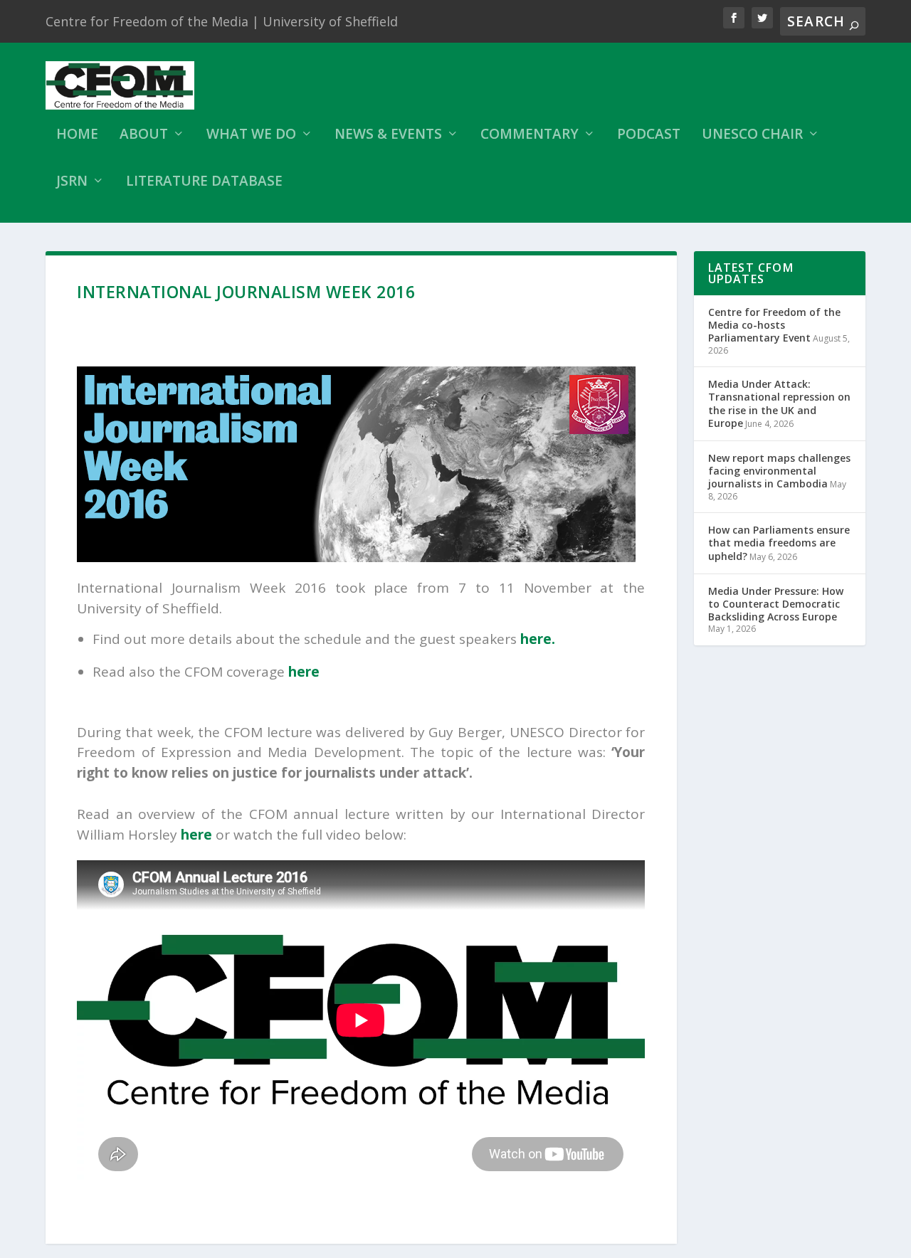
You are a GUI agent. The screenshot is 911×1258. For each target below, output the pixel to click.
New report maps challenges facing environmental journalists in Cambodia (779, 470)
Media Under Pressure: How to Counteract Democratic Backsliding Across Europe (775, 603)
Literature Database (204, 182)
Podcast (648, 135)
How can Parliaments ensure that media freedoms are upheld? (779, 542)
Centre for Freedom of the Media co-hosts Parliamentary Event (774, 324)
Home (77, 135)
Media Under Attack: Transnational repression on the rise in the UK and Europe (779, 403)
